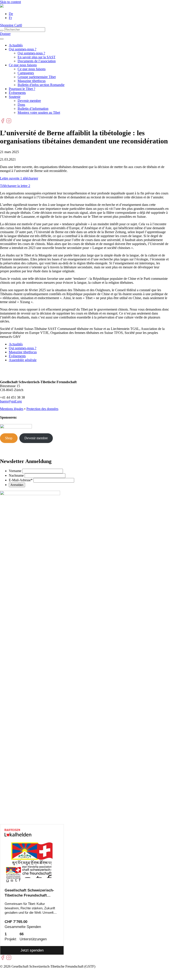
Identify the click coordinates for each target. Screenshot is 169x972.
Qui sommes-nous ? (22, 49)
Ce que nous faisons (23, 65)
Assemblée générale (23, 360)
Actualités (16, 45)
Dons (21, 104)
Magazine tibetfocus (32, 81)
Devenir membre (29, 101)
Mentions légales (11, 409)
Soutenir (14, 97)
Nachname (16, 475)
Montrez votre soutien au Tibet (39, 112)
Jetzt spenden (32, 950)
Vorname (15, 471)
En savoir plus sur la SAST (36, 57)
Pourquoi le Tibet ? (22, 89)
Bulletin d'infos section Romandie (41, 85)
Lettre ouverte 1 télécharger (19, 178)
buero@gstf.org (11, 401)
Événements (17, 93)
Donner (5, 34)
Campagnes (26, 73)
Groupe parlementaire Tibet (37, 77)
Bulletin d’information (33, 108)
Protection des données (42, 409)
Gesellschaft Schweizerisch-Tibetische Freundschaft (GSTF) (29, 893)
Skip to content (10, 2)
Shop (8, 438)
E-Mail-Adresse (21, 480)
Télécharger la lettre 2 (15, 186)
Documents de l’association (37, 61)
